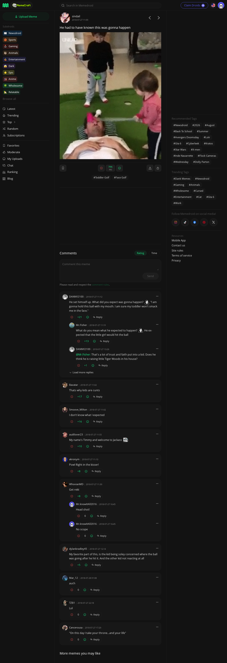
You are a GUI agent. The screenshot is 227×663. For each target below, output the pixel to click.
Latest (11, 109)
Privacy (176, 260)
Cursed (199, 190)
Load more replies (83, 372)
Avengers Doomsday (187, 137)
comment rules (100, 284)
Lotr (207, 137)
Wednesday (181, 161)
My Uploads (14, 159)
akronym (74, 459)
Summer (203, 131)
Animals (11, 52)
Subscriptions (16, 135)
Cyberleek (193, 143)
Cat (200, 197)
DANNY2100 (76, 296)
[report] (150, 168)
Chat (10, 165)
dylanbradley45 (78, 548)
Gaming (11, 46)
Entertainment (14, 59)
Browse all (9, 99)
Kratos (209, 143)
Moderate (13, 152)
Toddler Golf (102, 177)
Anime (10, 79)
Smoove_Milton (78, 409)
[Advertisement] (197, 62)
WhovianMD (76, 484)
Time (154, 253)
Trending (13, 115)
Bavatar (73, 384)
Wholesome (13, 85)
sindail (76, 16)
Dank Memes (182, 178)
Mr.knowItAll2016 (86, 504)
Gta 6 (178, 143)
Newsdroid (12, 33)
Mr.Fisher (81, 325)
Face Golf (121, 177)
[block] (158, 168)
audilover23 (76, 434)
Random (12, 129)
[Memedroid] (5, 5)
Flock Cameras (207, 155)
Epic (8, 72)
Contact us (178, 245)
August (211, 125)
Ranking (12, 172)
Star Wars (180, 149)
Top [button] (9, 122)
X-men (196, 149)
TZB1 (72, 602)
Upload (27, 16)
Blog (10, 178)
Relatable (11, 92)
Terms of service (182, 255)
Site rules (177, 250)
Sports (10, 39)
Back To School (183, 131)
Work (178, 203)
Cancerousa (75, 627)
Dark (9, 66)
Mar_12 (73, 577)
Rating (140, 253)
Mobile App (179, 240)
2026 (197, 125)
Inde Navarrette (184, 155)
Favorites (13, 145)
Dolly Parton (202, 161)
